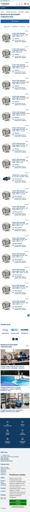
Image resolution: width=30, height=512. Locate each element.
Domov (2, 12)
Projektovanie (4, 483)
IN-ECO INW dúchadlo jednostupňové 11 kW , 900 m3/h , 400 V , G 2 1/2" (20, 192)
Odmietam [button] (18, 504)
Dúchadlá (21, 12)
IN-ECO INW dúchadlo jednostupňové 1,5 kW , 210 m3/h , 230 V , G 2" (20, 208)
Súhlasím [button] (18, 501)
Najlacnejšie (7, 26)
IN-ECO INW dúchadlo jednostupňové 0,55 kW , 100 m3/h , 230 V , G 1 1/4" (20, 82)
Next (16, 339)
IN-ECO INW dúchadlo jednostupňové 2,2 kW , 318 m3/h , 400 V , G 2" (20, 302)
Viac (27, 345)
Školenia (3, 480)
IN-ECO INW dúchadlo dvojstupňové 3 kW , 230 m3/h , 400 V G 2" (19, 50)
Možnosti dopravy (5, 468)
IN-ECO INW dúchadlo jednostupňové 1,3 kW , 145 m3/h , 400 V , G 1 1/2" (20, 145)
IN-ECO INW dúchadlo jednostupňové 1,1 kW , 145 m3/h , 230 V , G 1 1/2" (20, 129)
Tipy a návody (4, 467)
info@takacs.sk (6, 1)
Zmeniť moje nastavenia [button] (18, 507)
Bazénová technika (11, 12)
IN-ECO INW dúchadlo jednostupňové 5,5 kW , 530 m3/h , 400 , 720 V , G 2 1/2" (20, 271)
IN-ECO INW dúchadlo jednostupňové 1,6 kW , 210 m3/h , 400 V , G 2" (20, 161)
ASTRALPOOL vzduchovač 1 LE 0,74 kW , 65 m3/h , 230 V (20, 175)
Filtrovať (16, 21)
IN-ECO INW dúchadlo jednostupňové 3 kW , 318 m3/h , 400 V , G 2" (19, 239)
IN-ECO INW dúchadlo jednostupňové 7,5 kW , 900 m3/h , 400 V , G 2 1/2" (20, 287)
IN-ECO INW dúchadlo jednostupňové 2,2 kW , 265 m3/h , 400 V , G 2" (20, 224)
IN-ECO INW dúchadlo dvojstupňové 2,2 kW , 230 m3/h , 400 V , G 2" (19, 35)
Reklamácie (4, 470)
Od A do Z (22, 26)
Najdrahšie (15, 26)
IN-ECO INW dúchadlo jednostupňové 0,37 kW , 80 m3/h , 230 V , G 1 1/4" (20, 66)
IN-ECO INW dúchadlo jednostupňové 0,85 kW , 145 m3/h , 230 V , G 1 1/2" (20, 98)
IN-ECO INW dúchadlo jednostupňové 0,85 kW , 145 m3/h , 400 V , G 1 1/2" (20, 113)
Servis (2, 482)
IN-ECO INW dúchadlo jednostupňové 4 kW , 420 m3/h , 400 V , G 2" (19, 255)
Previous (13, 339)
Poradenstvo (4, 485)
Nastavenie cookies (6, 474)
